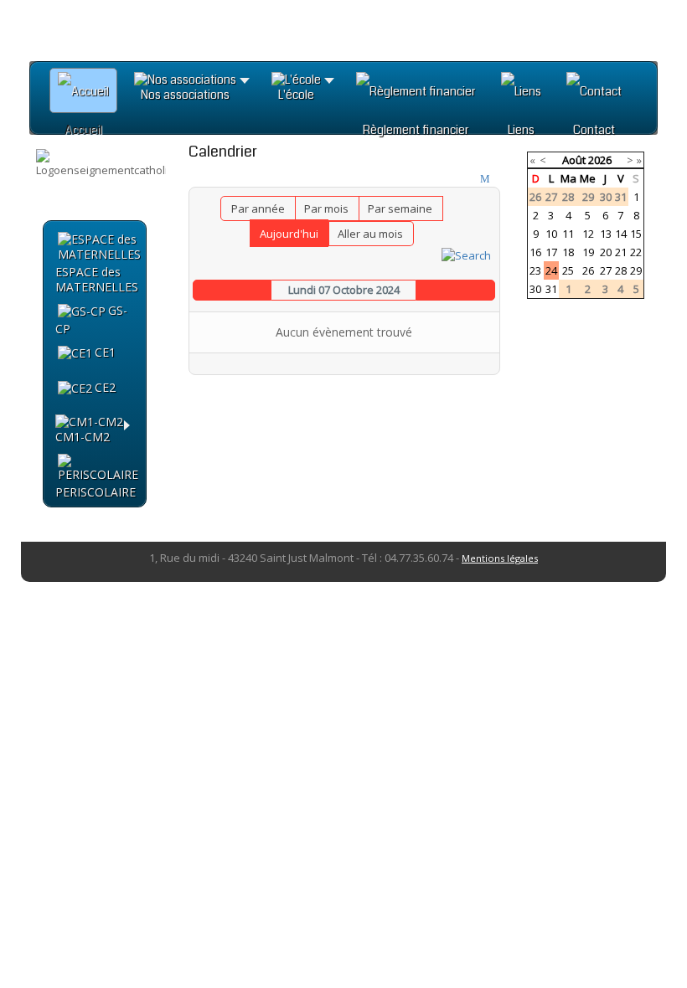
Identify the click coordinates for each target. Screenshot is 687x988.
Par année (258, 208)
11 (568, 233)
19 (588, 252)
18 (568, 252)
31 (551, 288)
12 (588, 233)
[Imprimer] (470, 179)
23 (535, 270)
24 (551, 270)
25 (568, 270)
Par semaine (400, 208)
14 (621, 233)
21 (621, 252)
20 (606, 252)
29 (636, 270)
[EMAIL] (487, 179)
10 (551, 233)
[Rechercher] (466, 253)
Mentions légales (500, 558)
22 (636, 252)
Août (574, 159)
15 (636, 233)
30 (535, 288)
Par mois (326, 208)
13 (606, 233)
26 (588, 270)
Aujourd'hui (289, 233)
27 (606, 270)
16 (535, 252)
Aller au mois (370, 233)
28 (621, 270)
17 (551, 252)
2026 (600, 159)
